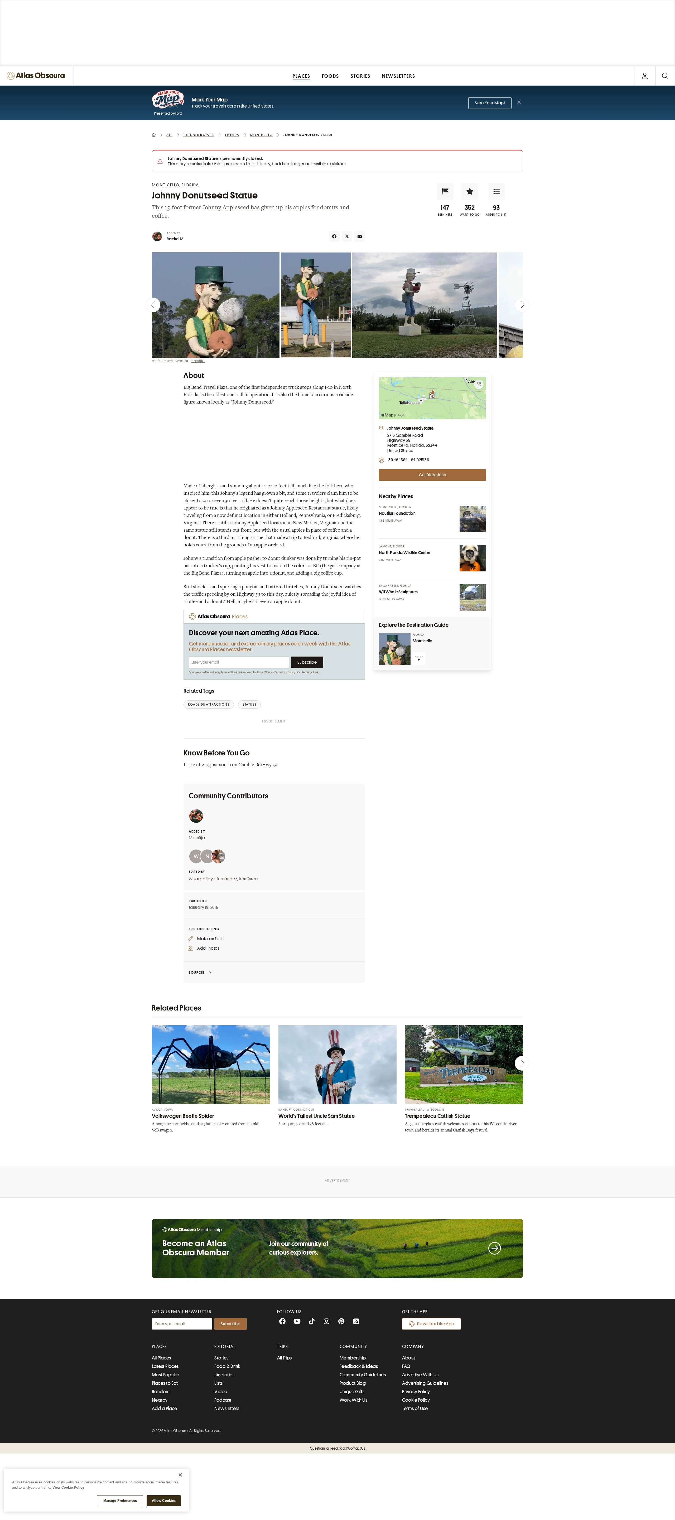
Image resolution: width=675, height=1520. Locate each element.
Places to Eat (165, 1383)
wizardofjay (201, 879)
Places (159, 1346)
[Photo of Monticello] (395, 649)
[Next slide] (522, 305)
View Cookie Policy (68, 1487)
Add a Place (164, 1408)
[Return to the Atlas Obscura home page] (37, 76)
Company (413, 1346)
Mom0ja (197, 838)
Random (161, 1392)
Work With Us (353, 1400)
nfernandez (225, 879)
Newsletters (226, 1408)
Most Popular (165, 1375)
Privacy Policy (286, 672)
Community (353, 1346)
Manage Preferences (120, 1501)
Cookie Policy (416, 1400)
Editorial (224, 1346)
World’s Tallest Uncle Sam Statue (316, 1116)
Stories (221, 1358)
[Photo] (473, 519)
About (408, 1358)
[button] (445, 191)
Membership (353, 1358)
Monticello (422, 641)
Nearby (160, 1400)
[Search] (665, 76)
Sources (197, 972)
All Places (161, 1358)
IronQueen (249, 879)
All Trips (284, 1358)
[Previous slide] (153, 305)
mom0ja (198, 361)
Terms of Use (310, 672)
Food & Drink (227, 1366)
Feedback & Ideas (359, 1366)
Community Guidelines (363, 1375)
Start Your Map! (490, 103)
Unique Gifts (352, 1392)
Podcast (222, 1400)
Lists (218, 1383)
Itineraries (224, 1375)
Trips (282, 1346)
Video (220, 1392)
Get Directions (432, 475)
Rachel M (175, 239)
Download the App (435, 1324)
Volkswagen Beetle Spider (183, 1116)
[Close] (180, 1475)
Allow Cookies (164, 1501)
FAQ (406, 1366)
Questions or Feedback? (337, 1448)
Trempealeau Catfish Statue (437, 1116)
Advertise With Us (420, 1375)
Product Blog (353, 1383)
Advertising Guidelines (425, 1383)
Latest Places (165, 1366)
